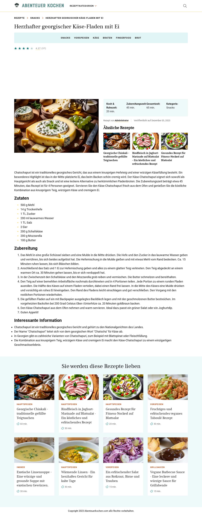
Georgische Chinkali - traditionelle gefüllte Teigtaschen (116, 157)
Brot (138, 38)
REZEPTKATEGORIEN (82, 6)
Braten (107, 38)
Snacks (35, 18)
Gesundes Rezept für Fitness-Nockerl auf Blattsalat (173, 157)
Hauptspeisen (24, 404)
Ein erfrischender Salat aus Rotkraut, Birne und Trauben (123, 476)
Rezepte (19, 18)
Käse (96, 38)
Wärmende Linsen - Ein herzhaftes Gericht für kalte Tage (78, 476)
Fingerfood (123, 38)
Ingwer (21, 467)
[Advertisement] (101, 74)
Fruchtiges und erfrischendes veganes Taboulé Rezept (166, 413)
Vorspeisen (81, 38)
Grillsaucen (157, 467)
